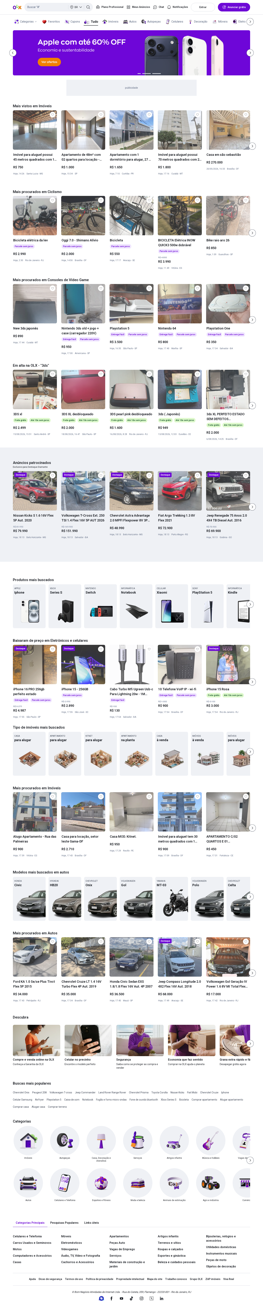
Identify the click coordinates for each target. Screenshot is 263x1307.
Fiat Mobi (192, 1092)
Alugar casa (38, 1106)
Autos (133, 21)
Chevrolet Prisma (138, 1092)
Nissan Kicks (177, 1092)
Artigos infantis (168, 1236)
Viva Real (228, 1279)
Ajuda (32, 1279)
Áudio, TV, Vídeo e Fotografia (80, 1255)
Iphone (225, 1092)
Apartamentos (119, 1236)
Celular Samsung (22, 1099)
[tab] (30, 1223)
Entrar (203, 7)
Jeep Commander (85, 1092)
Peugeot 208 (39, 1092)
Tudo (94, 21)
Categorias (27, 21)
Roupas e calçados (170, 1249)
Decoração (200, 21)
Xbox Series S (168, 1099)
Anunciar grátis (237, 7)
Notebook (87, 1099)
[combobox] (58, 7)
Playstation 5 (54, 1099)
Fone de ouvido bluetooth (144, 1099)
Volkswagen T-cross (61, 1092)
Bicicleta (184, 1099)
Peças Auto (117, 1243)
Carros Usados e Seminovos (32, 1243)
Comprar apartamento (204, 1099)
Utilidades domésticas (221, 1247)
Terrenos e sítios (169, 1243)
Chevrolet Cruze (209, 1092)
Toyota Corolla (159, 1092)
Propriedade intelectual (130, 1279)
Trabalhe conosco (176, 1279)
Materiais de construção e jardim (127, 1264)
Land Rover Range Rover (112, 1092)
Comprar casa (21, 1106)
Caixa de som (71, 1099)
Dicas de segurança (50, 1279)
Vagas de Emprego (122, 1249)
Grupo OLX (196, 1279)
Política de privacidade (99, 1279)
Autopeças (154, 21)
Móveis (223, 21)
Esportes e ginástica (172, 1255)
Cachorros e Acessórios (77, 1262)
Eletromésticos (71, 1243)
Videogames (69, 1249)
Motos (17, 1249)
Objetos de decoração (221, 1266)
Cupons (75, 21)
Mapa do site (154, 1279)
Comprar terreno (57, 1106)
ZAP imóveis (212, 1279)
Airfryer (39, 1099)
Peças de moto (216, 1260)
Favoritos (54, 21)
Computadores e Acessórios (32, 1255)
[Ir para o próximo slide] (252, 146)
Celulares (177, 21)
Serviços (115, 1255)
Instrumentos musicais (221, 1253)
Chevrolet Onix (21, 1092)
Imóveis (113, 21)
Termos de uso (74, 1279)
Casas (17, 1262)
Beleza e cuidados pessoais (177, 1262)
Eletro (242, 21)
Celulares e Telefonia (27, 1236)
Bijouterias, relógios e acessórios (221, 1238)
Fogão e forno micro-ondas (111, 1099)
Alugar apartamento (231, 1099)
